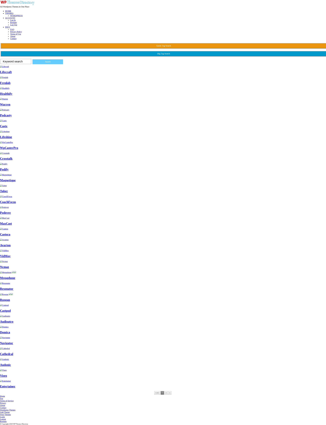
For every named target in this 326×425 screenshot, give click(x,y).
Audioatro (6, 321)
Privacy (3, 403)
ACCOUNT (10, 18)
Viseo (3, 375)
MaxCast (6, 223)
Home (2, 396)
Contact (13, 39)
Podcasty (6, 115)
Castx (3, 126)
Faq (1, 398)
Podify (4, 169)
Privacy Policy (16, 32)
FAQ (12, 29)
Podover (5, 212)
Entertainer (7, 386)
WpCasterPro (9, 147)
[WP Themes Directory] (17, 4)
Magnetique (8, 180)
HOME (8, 11)
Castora (5, 234)
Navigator (6, 343)
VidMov (5, 256)
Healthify (6, 93)
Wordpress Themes (7, 410)
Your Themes (5, 415)
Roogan (5, 299)
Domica (5, 332)
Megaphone (7, 278)
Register (13, 22)
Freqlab (5, 82)
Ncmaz (4, 267)
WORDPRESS (16, 16)
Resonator (6, 288)
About (12, 36)
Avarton (5, 245)
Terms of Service (7, 401)
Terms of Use (15, 34)
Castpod (5, 310)
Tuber (4, 191)
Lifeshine (6, 137)
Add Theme (5, 412)
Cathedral (6, 354)
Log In (13, 20)
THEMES (9, 13)
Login (2, 417)
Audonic (5, 364)
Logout (3, 419)
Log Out (13, 25)
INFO (7, 27)
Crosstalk (6, 158)
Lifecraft (6, 72)
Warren (5, 104)
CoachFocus (8, 202)
